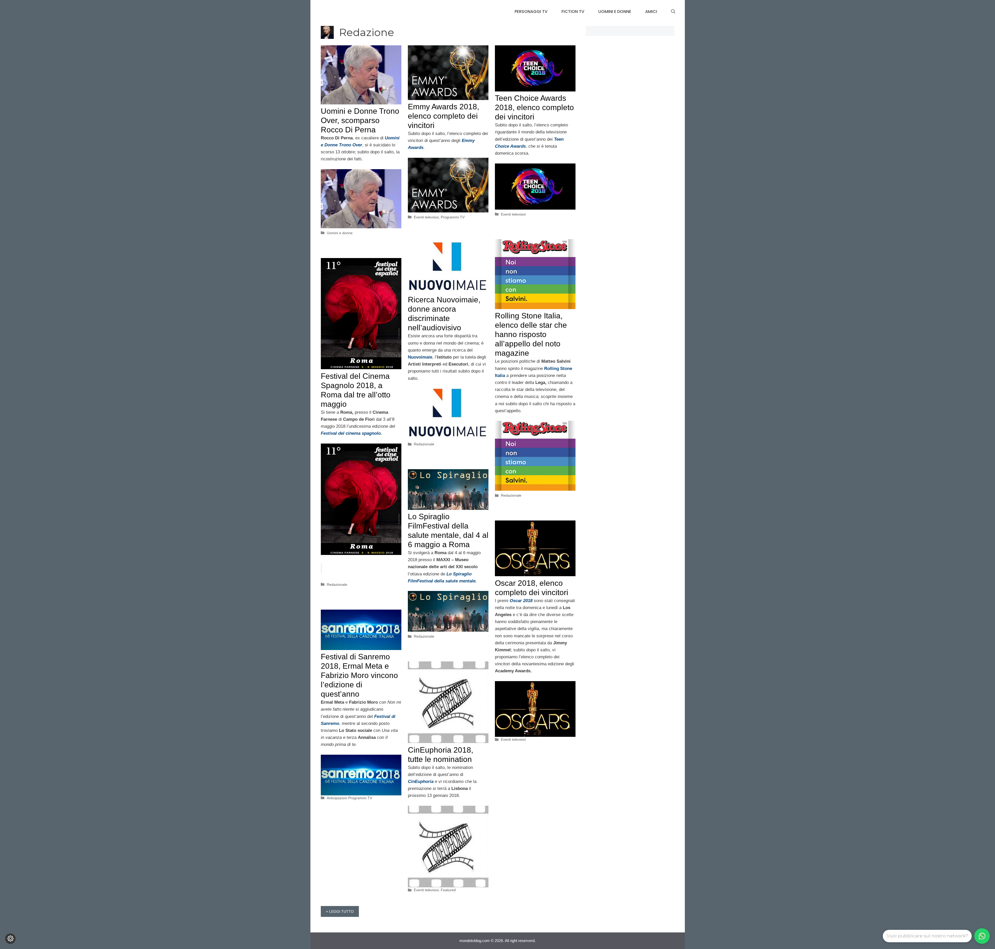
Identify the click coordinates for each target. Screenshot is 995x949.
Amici (651, 12)
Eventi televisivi (426, 217)
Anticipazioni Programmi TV (349, 798)
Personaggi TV (531, 12)
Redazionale (511, 495)
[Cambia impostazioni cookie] (10, 938)
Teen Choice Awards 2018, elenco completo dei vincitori (534, 107)
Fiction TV (573, 12)
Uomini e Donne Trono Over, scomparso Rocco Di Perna (360, 120)
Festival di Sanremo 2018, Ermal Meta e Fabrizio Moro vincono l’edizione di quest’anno (359, 675)
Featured (448, 890)
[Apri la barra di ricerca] (673, 11)
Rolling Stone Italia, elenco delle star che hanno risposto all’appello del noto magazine (531, 334)
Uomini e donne (614, 12)
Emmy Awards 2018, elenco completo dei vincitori (443, 116)
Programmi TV (453, 217)
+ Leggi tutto (340, 911)
